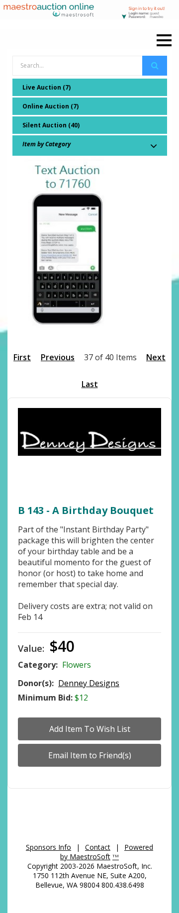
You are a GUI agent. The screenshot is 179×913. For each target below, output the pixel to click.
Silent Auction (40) (51, 125)
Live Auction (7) (46, 87)
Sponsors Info (48, 847)
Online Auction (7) (50, 106)
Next (156, 357)
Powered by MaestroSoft (106, 851)
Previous (58, 357)
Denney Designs (88, 683)
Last (90, 384)
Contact (97, 847)
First (22, 357)
